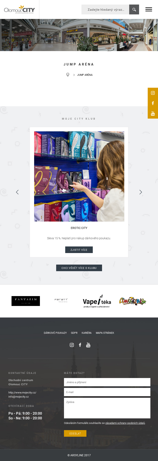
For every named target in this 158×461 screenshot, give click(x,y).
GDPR (74, 332)
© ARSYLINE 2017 (79, 455)
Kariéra (87, 332)
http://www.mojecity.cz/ (22, 392)
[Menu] (148, 9)
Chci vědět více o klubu (79, 268)
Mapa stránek (105, 332)
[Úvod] (69, 75)
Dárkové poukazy (55, 332)
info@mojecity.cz (18, 396)
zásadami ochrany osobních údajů (125, 423)
